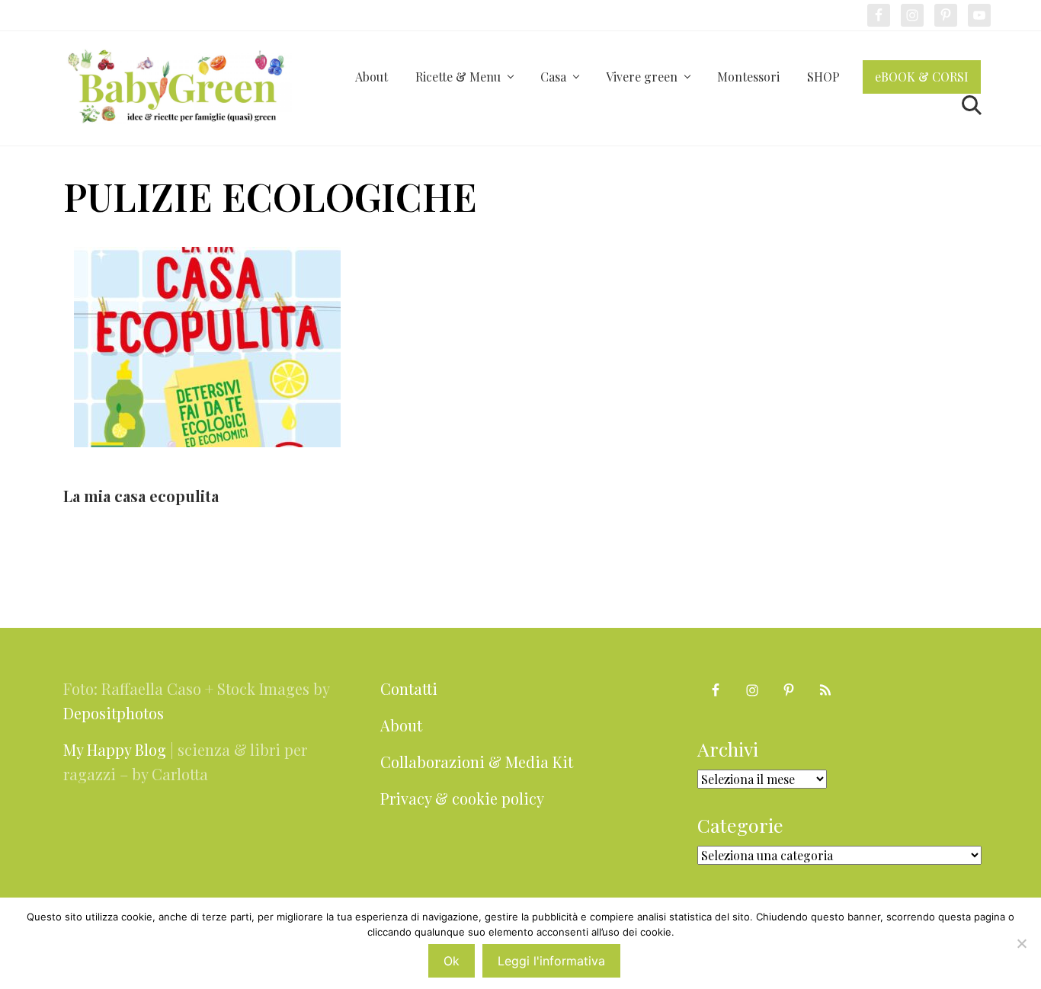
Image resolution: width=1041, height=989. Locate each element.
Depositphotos (113, 713)
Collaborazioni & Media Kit (476, 761)
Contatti (408, 688)
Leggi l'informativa (551, 960)
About (401, 725)
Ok (452, 960)
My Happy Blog (114, 749)
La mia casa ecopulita (141, 495)
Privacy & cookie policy (462, 798)
